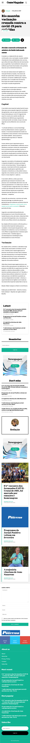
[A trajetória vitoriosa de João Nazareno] (15, 556)
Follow (15, 636)
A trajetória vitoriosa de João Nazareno (12, 323)
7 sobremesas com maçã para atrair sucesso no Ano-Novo (14, 328)
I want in (15, 350)
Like (5, 636)
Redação (8, 11)
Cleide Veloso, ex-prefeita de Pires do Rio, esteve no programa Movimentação (14, 409)
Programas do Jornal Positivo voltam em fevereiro (14, 317)
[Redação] (3, 11)
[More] (22, 40)
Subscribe (25, 636)
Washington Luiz (8, 501)
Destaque (5, 30)
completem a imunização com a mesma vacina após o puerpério (14, 205)
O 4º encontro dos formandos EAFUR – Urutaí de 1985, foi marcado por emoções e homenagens (15, 310)
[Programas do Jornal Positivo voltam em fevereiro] (15, 517)
